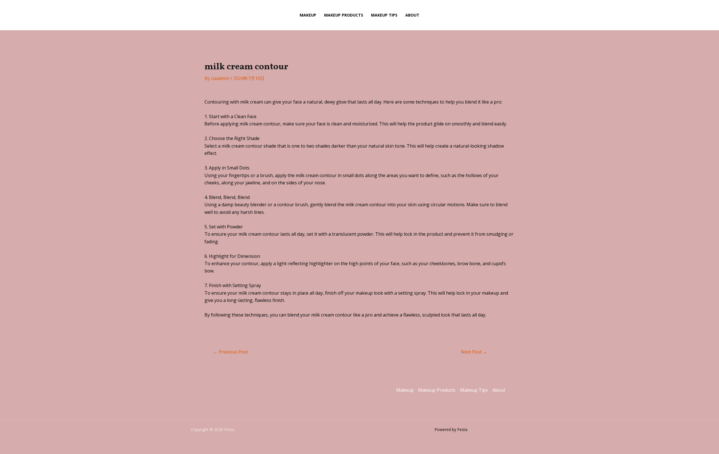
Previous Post (230, 352)
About (412, 15)
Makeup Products (343, 15)
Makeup (308, 15)
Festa (264, 15)
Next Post (474, 352)
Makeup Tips (384, 15)
